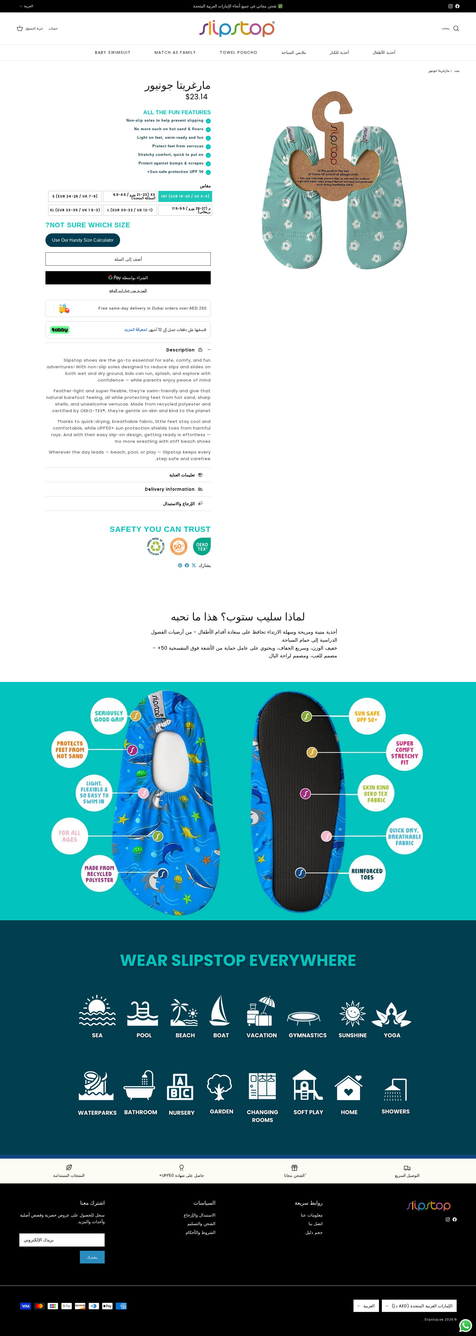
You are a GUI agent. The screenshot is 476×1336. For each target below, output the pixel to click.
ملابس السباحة (294, 52)
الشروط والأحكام (200, 1232)
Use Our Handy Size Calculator (82, 240)
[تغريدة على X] (194, 565)
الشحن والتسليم (201, 1223)
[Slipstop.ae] (238, 28)
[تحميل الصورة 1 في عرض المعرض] (331, 178)
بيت (456, 70)
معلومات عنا (312, 1215)
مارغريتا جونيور (438, 70)
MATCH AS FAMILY (175, 52)
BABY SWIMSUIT (113, 52)
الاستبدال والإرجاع (199, 1215)
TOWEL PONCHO (239, 52)
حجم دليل (314, 1232)
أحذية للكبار (339, 52)
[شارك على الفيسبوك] (187, 565)
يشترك (92, 1257)
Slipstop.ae (433, 1320)
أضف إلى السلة (128, 259)
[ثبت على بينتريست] (180, 565)
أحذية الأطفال (384, 52)
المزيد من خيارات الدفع (128, 290)
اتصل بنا (316, 1223)
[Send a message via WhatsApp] (465, 1325)
